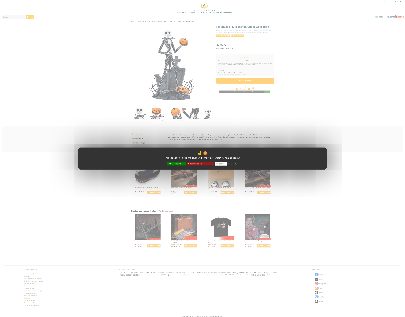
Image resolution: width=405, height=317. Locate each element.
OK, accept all (175, 164)
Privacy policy (233, 164)
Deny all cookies (195, 164)
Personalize (220, 164)
